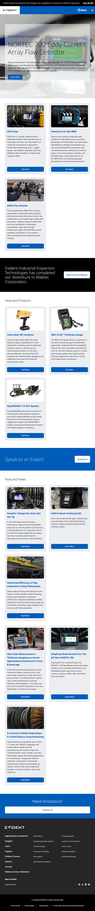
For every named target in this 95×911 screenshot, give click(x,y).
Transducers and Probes (41, 851)
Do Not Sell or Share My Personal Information (68, 906)
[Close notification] (92, 3)
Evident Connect (12, 856)
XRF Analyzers (37, 856)
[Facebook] (79, 885)
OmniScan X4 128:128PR (63, 131)
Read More (87, 3)
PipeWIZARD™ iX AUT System (23, 405)
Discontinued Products (69, 856)
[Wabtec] (82, 10)
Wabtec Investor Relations (17, 871)
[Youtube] (89, 885)
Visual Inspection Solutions (41, 862)
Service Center (66, 846)
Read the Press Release (76, 275)
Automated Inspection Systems (43, 841)
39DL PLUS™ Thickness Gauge (67, 334)
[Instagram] (82, 885)
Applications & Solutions (16, 836)
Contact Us (82, 459)
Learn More (15, 77)
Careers (8, 861)
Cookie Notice (43, 906)
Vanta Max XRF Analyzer (20, 334)
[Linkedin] (86, 885)
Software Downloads (68, 851)
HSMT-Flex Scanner (17, 205)
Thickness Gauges (39, 846)
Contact (8, 866)
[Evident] (10, 10)
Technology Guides (68, 836)
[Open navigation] (92, 10)
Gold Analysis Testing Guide (66, 513)
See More (25, 169)
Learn (7, 846)
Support (8, 851)
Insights (8, 841)
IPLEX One (12, 131)
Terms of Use (15, 906)
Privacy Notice (29, 906)
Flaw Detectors (38, 836)
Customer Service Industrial (71, 841)
